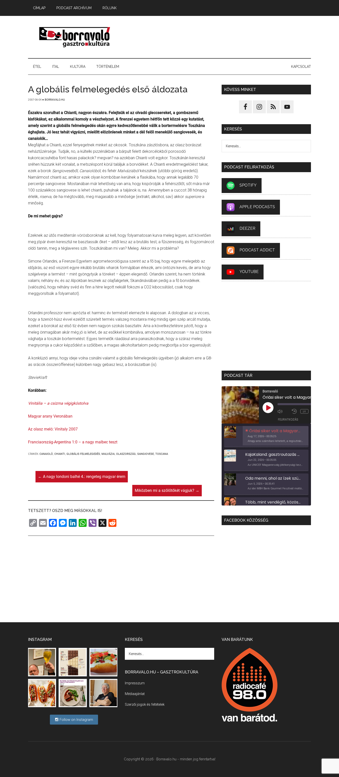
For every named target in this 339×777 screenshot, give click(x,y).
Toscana (161, 454)
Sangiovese (145, 454)
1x (304, 411)
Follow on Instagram (76, 719)
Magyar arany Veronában (50, 416)
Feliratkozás (288, 419)
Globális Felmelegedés (83, 454)
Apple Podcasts (257, 206)
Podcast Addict (257, 250)
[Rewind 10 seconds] (295, 411)
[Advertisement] (220, 37)
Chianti (59, 454)
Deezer (247, 228)
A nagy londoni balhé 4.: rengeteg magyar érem (81, 476)
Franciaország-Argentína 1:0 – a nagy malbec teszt (72, 442)
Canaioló (46, 454)
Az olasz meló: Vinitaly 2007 (53, 429)
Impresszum (135, 683)
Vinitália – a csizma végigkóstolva (58, 403)
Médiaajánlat (135, 694)
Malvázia (108, 454)
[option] (266, 436)
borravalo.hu (75, 37)
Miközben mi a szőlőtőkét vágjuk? (167, 490)
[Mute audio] (283, 411)
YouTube (249, 271)
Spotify (248, 185)
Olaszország (126, 454)
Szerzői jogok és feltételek (145, 704)
